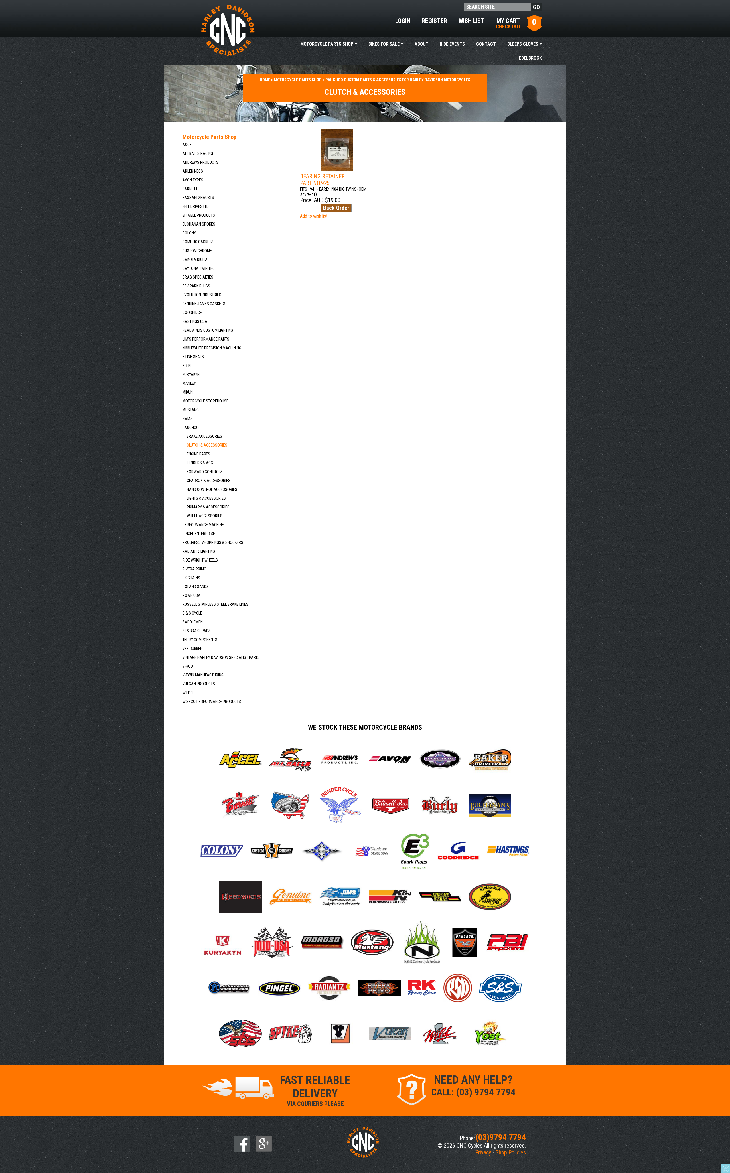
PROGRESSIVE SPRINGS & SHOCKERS (212, 542)
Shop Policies (511, 1152)
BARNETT (190, 189)
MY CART (508, 23)
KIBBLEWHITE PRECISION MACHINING (211, 348)
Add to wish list (313, 216)
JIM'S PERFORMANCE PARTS (205, 339)
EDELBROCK (530, 58)
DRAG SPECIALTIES (197, 277)
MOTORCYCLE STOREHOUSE (205, 401)
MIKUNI (188, 392)
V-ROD (187, 666)
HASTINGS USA (194, 321)
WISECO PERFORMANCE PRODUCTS (211, 701)
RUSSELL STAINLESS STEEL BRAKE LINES (215, 604)
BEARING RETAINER (322, 180)
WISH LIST (471, 20)
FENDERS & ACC (200, 463)
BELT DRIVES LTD (195, 206)
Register (434, 20)
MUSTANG (190, 410)
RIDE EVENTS (452, 44)
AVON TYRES (192, 180)
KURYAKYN (191, 374)
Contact (486, 44)
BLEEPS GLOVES (522, 44)
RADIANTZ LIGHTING (198, 551)
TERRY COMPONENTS (199, 639)
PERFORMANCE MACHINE (203, 524)
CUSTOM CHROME (197, 250)
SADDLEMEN (192, 622)
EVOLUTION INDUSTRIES (201, 295)
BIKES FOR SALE (384, 44)
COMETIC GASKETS (198, 242)
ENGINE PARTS (198, 454)
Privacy (483, 1152)
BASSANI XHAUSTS (198, 197)
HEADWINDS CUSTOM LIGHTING (207, 330)
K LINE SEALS (193, 356)
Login (402, 20)
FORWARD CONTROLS (205, 471)
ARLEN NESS (192, 171)
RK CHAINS (191, 578)
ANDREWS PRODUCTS (200, 162)
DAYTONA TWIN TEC (198, 268)
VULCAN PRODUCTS (198, 684)
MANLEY (189, 383)
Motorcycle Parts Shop (326, 44)
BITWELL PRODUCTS (198, 215)
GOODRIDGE (192, 312)
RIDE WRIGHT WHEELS (200, 560)
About (421, 44)
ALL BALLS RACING (197, 153)
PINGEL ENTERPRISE (198, 533)
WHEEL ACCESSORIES (204, 516)
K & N (186, 365)
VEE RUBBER (192, 648)
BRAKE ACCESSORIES (204, 436)
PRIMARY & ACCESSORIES (208, 507)
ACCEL (187, 144)
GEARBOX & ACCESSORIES (208, 480)
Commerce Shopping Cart (725, 1168)
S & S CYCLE (192, 613)
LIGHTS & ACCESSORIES (206, 498)
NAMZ (187, 418)
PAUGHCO (190, 427)
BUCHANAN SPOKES (198, 224)
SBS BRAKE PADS (196, 631)
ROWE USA (191, 595)
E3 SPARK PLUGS (196, 286)
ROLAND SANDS (195, 586)
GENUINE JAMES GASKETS (203, 303)
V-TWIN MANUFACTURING (203, 675)
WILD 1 (187, 692)
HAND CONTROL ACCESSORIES (212, 489)
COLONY (189, 233)
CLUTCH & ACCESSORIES (207, 445)
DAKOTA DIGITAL (195, 259)
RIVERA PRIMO (194, 569)
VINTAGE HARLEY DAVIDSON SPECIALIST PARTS (221, 657)
